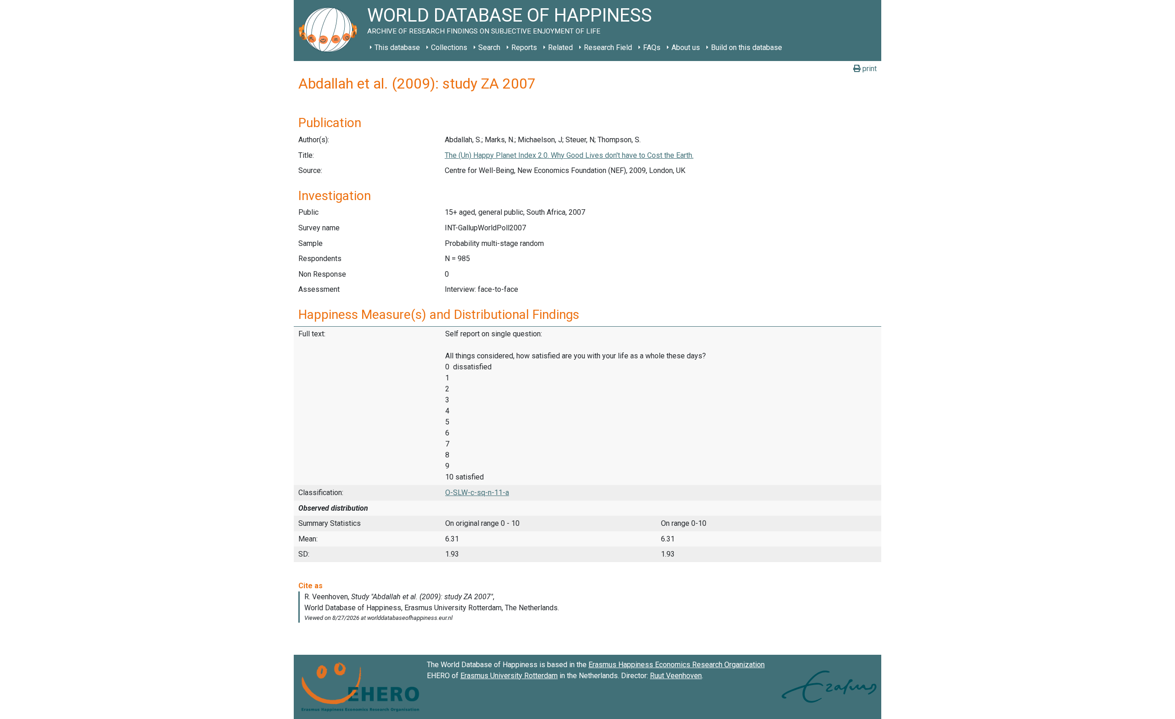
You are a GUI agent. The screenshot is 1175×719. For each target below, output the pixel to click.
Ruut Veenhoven (676, 675)
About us (685, 47)
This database (397, 47)
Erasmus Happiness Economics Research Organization (676, 664)
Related (560, 47)
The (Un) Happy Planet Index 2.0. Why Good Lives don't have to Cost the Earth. (569, 155)
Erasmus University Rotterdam (509, 675)
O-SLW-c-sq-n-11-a (477, 492)
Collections (449, 47)
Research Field (608, 47)
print (869, 68)
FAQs (651, 47)
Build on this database (746, 47)
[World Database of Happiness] (330, 30)
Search (489, 47)
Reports (524, 47)
